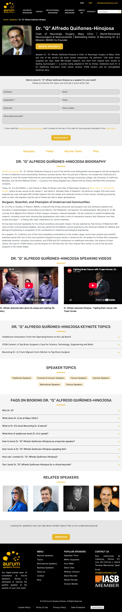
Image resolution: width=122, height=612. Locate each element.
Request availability (49, 46)
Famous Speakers (79, 378)
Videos (50, 151)
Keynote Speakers (27, 11)
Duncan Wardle (71, 584)
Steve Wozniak (70, 576)
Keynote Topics (73, 151)
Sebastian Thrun (71, 555)
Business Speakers (69, 11)
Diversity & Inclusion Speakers (50, 378)
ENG (82, 3)
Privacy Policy (59, 607)
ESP (90, 3)
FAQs (96, 151)
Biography (29, 151)
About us (82, 11)
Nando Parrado (71, 580)
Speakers (13, 20)
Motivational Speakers (52, 11)
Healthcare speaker (10, 171)
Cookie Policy (24, 607)
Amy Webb (69, 563)
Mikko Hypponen (71, 559)
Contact (91, 12)
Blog (39, 580)
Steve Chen (69, 567)
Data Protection (78, 607)
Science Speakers (74, 384)
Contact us (61, 537)
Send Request (61, 137)
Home (5, 20)
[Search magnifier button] (119, 11)
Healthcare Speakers (21, 378)
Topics (39, 12)
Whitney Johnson (71, 571)
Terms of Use (42, 607)
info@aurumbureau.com (107, 3)
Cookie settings (97, 607)
